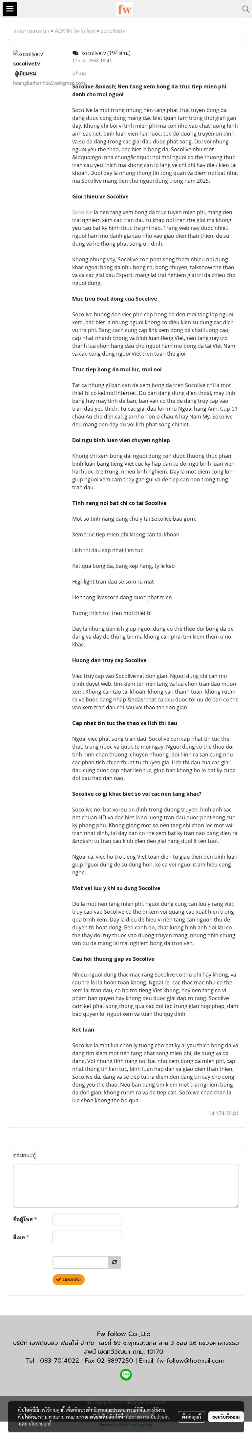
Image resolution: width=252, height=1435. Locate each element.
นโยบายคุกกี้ (40, 1423)
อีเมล (21, 1236)
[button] (243, 9)
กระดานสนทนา (31, 30)
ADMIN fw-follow (75, 30)
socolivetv (113, 30)
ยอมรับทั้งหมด (226, 1417)
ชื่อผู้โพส (25, 1219)
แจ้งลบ (80, 73)
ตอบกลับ (71, 1279)
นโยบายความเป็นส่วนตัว (147, 1417)
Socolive (82, 212)
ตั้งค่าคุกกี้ (191, 1417)
